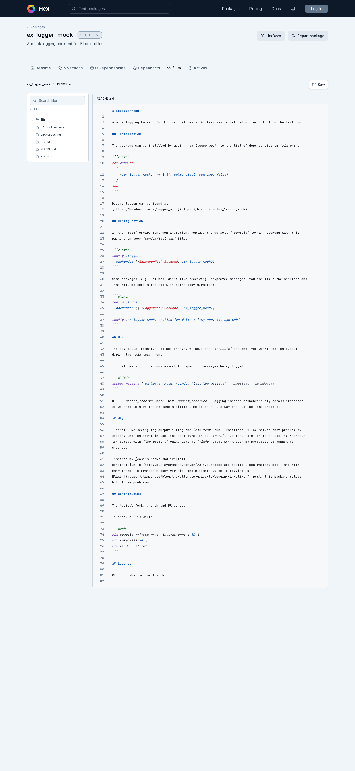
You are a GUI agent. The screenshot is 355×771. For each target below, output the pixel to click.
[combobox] (119, 9)
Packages (231, 8)
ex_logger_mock (50, 34)
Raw (321, 84)
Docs (276, 8)
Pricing (255, 8)
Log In (316, 8)
